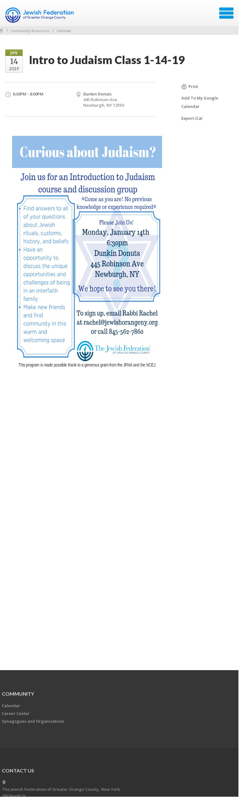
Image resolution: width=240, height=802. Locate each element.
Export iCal (191, 118)
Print (193, 86)
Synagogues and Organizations (33, 721)
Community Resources (30, 30)
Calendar (64, 30)
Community (18, 694)
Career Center (16, 713)
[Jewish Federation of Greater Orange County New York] (40, 15)
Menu (226, 13)
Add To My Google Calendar (199, 102)
